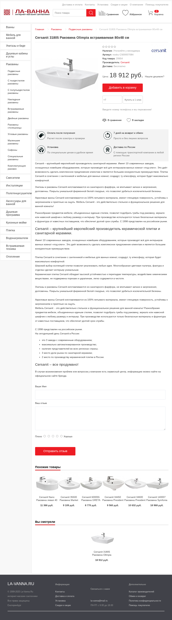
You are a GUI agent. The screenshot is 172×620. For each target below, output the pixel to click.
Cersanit (125, 62)
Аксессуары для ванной (16, 202)
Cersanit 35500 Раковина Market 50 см (69, 500)
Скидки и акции (119, 4)
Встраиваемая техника (15, 247)
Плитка (10, 230)
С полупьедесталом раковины (19, 91)
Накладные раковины (14, 101)
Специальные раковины (15, 158)
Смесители (13, 177)
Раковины (12, 64)
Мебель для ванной (13, 36)
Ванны (10, 27)
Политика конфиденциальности (145, 600)
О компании (136, 4)
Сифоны (12, 150)
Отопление (13, 256)
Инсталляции (14, 185)
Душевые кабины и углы (17, 55)
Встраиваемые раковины (16, 110)
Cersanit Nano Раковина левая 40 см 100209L (46, 500)
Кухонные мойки (16, 222)
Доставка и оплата (72, 4)
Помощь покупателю (156, 4)
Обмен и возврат (137, 596)
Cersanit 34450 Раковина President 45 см (112, 500)
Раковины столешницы (15, 126)
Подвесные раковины (14, 72)
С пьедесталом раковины (16, 82)
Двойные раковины (18, 118)
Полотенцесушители (18, 193)
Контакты (90, 4)
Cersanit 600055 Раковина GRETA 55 (90, 500)
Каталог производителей (141, 591)
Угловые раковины (18, 134)
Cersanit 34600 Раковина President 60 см (134, 500)
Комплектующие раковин (17, 167)
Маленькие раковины (14, 142)
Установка (102, 4)
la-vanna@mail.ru (99, 600)
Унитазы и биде (15, 45)
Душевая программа (13, 213)
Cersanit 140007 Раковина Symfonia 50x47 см (156, 500)
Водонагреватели (17, 238)
